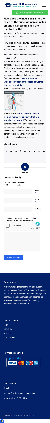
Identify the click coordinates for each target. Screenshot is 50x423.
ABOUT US (8, 329)
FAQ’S (6, 325)
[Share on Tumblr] (29, 151)
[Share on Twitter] (11, 151)
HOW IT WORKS (9, 337)
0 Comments (23, 33)
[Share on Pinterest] (20, 151)
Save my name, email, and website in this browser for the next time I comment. (21, 219)
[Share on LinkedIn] (25, 151)
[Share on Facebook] (6, 151)
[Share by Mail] (43, 151)
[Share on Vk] (34, 151)
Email (37, 201)
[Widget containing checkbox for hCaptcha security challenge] (22, 225)
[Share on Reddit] (39, 151)
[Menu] (42, 5)
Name (37, 192)
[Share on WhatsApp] (15, 151)
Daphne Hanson (18, 37)
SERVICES (7, 333)
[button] (25, 56)
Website (38, 209)
